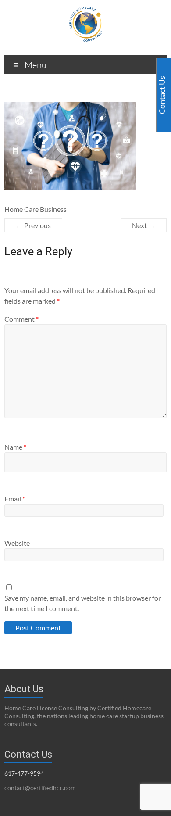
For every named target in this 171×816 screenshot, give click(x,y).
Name (15, 447)
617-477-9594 (24, 773)
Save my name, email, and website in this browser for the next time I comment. (82, 603)
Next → (143, 225)
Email (14, 498)
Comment (21, 319)
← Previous (33, 225)
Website (17, 543)
